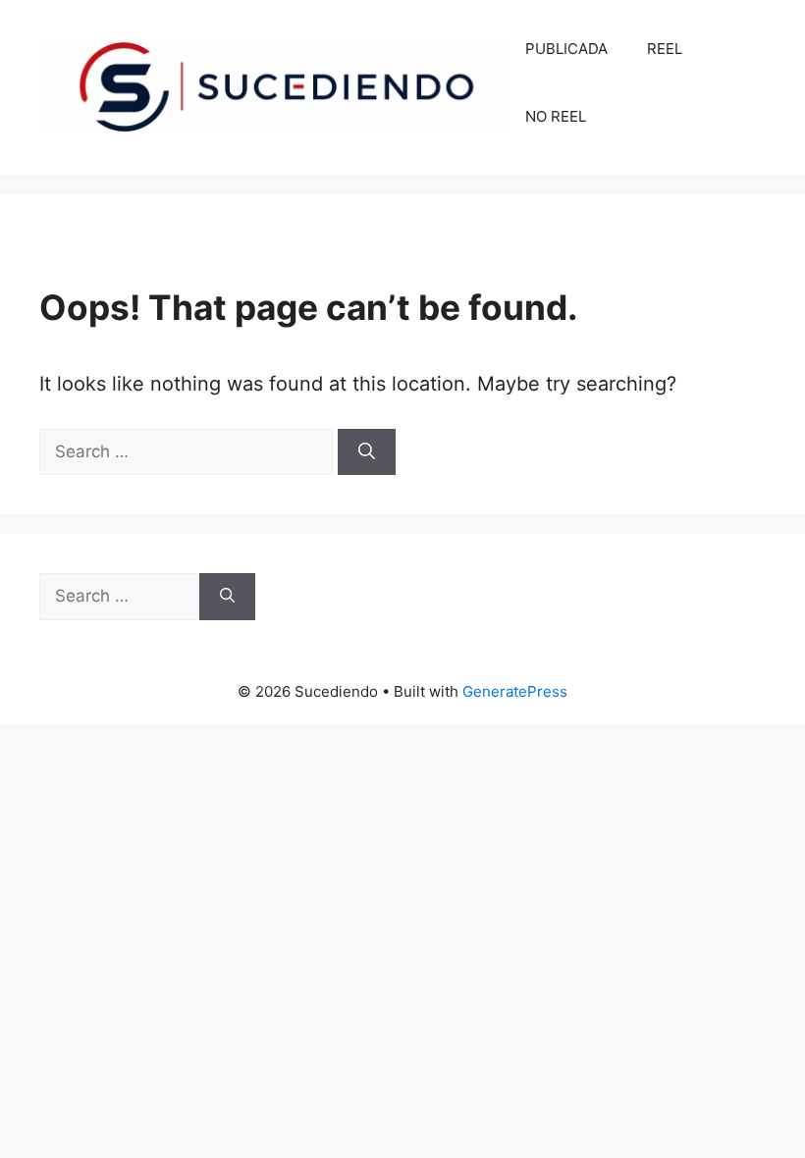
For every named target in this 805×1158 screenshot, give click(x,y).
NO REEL (555, 116)
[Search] (367, 452)
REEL (664, 48)
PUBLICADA (566, 48)
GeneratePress (514, 691)
